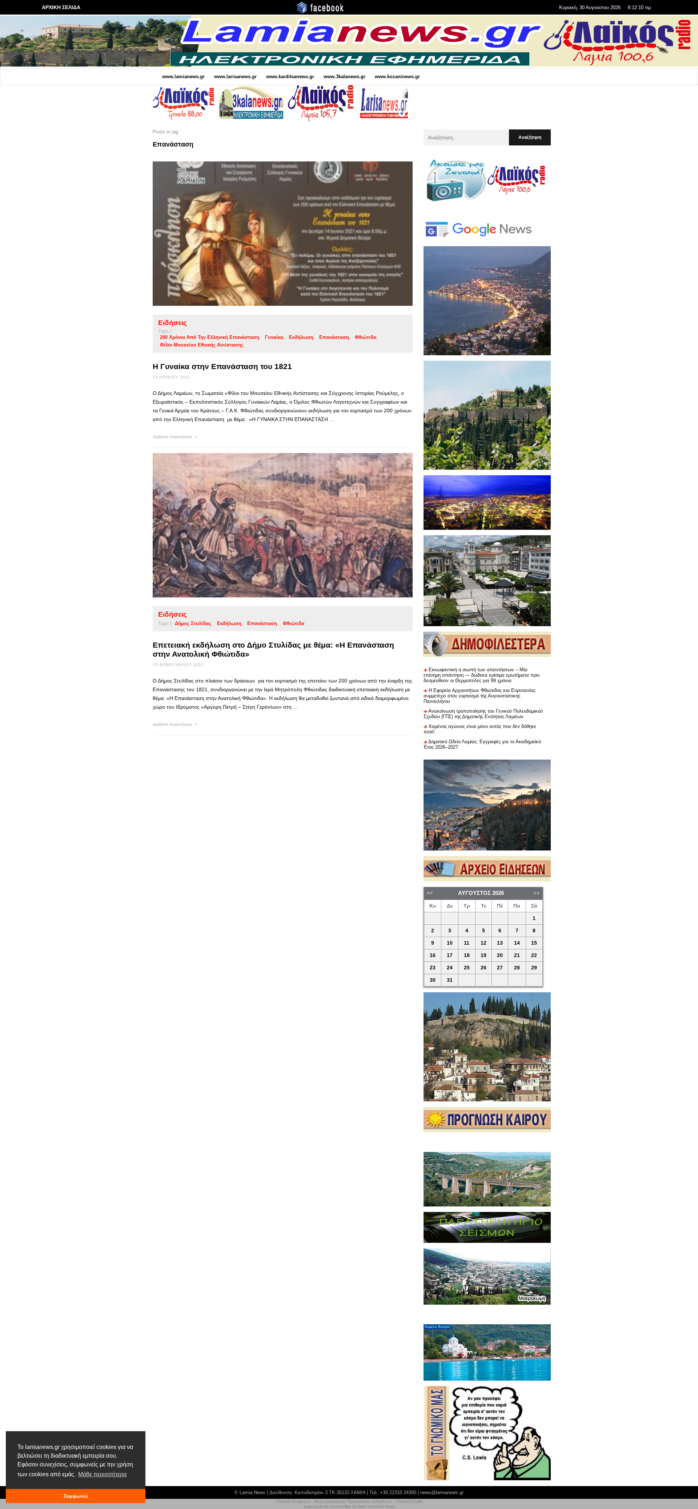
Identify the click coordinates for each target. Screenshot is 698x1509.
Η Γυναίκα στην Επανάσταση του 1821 (222, 366)
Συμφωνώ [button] (76, 1496)
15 (534, 943)
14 (517, 943)
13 (500, 943)
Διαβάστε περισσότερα (173, 437)
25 (467, 967)
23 (433, 967)
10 (450, 943)
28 (517, 967)
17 (450, 955)
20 (500, 955)
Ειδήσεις (172, 323)
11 (466, 943)
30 (433, 980)
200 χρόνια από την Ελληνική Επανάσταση (209, 337)
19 (483, 955)
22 (534, 955)
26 (483, 967)
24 (450, 967)
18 (467, 955)
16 (433, 955)
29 (534, 967)
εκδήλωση (301, 337)
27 (500, 967)
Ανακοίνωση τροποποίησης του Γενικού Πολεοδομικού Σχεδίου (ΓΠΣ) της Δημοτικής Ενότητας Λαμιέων (483, 713)
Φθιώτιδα (365, 337)
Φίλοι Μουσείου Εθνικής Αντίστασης (202, 345)
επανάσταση (334, 337)
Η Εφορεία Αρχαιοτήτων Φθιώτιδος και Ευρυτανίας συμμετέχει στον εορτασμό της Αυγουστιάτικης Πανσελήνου (479, 696)
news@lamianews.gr (442, 1492)
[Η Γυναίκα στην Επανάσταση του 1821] (271, 233)
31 (450, 980)
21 (517, 955)
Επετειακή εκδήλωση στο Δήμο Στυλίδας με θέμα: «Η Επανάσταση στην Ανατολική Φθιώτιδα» (273, 649)
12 (483, 943)
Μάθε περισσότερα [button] (102, 1474)
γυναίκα (274, 337)
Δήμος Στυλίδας (193, 623)
